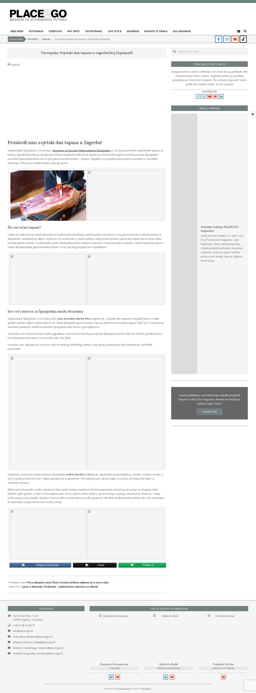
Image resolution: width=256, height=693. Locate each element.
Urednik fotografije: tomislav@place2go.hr (38, 653)
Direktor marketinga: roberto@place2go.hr (38, 648)
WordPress (146, 688)
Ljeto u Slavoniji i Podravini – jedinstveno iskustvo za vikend (60, 586)
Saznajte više (209, 411)
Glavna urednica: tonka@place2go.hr (34, 642)
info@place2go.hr (23, 631)
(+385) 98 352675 (24, 625)
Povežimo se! (209, 91)
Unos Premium (124, 688)
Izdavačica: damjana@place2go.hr (33, 636)
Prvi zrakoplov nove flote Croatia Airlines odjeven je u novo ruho (68, 582)
